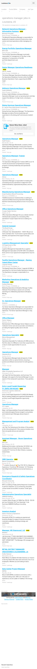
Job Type (30, 9)
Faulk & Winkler (7, 90)
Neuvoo (28, 597)
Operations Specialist (10, 335)
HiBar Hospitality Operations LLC (12, 371)
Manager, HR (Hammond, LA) (13, 530)
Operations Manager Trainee (13, 156)
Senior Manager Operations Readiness (17, 67)
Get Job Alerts (18, 134)
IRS (3, 423)
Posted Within (13, 9)
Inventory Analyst (9, 511)
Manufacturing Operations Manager (16, 192)
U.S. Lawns (5, 406)
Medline (4, 532)
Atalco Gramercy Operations (11, 513)
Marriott (4, 442)
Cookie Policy (20, 599)
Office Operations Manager (12, 209)
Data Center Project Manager (13, 569)
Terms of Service (9, 599)
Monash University (8, 481)
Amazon (4, 303)
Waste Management (8, 337)
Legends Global (7, 264)
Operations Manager (10, 139)
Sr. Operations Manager (11, 301)
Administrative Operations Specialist (16, 494)
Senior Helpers (7, 320)
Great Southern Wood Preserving (12, 194)
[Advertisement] (15, 633)
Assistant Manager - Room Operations (17, 438)
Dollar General (6, 554)
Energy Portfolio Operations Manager (17, 48)
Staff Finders (6, 141)
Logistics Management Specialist (15, 243)
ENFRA (4, 571)
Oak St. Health (6, 71)
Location (4, 9)
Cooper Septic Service (9, 211)
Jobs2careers (19, 597)
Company (22, 9)
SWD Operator (7, 459)
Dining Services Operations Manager (16, 105)
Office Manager (8, 318)
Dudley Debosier (7, 284)
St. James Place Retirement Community (14, 107)
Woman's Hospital (7, 33)
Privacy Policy (29, 599)
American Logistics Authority (11, 391)
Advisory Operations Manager (14, 88)
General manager (9, 226)
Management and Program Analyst (16, 421)
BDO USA (5, 50)
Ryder (4, 158)
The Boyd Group (7, 228)
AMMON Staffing (7, 496)
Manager (5, 369)
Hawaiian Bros (6, 354)
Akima (4, 177)
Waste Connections (8, 461)
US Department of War (9, 245)
